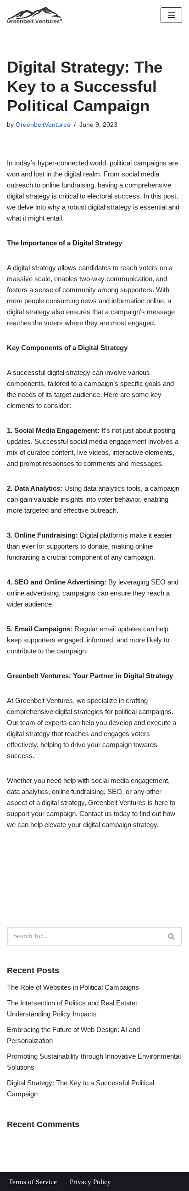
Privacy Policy (90, 1181)
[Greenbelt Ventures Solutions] (34, 14)
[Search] (171, 936)
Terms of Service (33, 1181)
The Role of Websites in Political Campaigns (73, 987)
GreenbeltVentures (43, 124)
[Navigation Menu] (171, 15)
